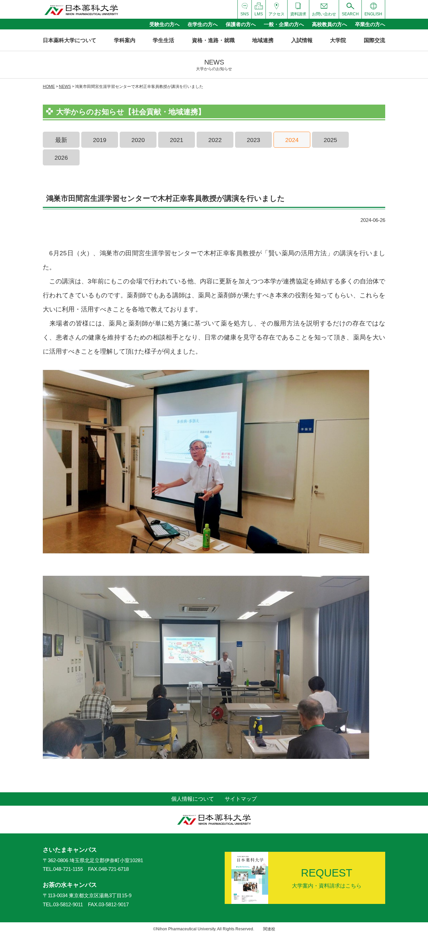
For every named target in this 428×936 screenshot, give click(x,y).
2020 (138, 140)
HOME (49, 86)
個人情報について (192, 799)
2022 (215, 140)
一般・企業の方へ (284, 24)
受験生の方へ (164, 24)
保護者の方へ (241, 24)
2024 (292, 140)
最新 (61, 140)
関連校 (269, 929)
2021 (176, 140)
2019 (99, 140)
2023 (253, 140)
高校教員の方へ (329, 24)
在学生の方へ (203, 24)
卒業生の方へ (370, 24)
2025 (330, 140)
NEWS (65, 86)
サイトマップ (241, 799)
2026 (61, 157)
